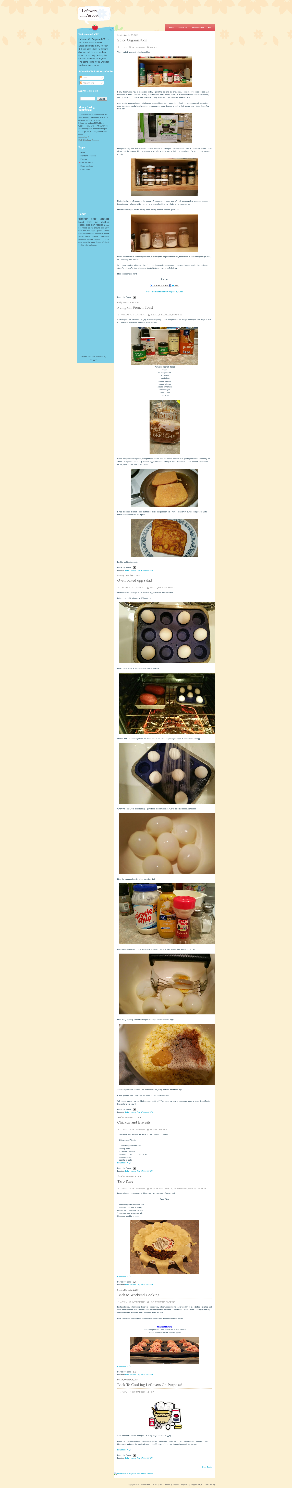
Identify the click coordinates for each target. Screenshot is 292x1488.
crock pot (92, 222)
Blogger (93, 360)
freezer (83, 219)
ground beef (180, 1188)
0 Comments (138, 47)
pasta (106, 233)
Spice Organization (132, 39)
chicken (162, 1129)
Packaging (84, 159)
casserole (94, 236)
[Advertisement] (95, 191)
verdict (81, 236)
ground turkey (197, 1188)
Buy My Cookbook (88, 156)
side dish (90, 225)
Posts (85, 78)
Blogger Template (180, 1484)
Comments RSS (197, 28)
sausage (82, 233)
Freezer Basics (86, 163)
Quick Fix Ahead (166, 587)
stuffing (90, 239)
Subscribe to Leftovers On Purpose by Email (164, 292)
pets (80, 242)
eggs (153, 587)
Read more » (122, 1163)
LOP (152, 1302)
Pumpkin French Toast (135, 307)
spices (153, 47)
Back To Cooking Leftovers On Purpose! (149, 1384)
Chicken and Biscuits (133, 1122)
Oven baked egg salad (134, 580)
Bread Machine (86, 166)
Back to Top (210, 1484)
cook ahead (100, 219)
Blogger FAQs (196, 1484)
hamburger (99, 233)
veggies (99, 225)
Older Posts (207, 1467)
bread (154, 314)
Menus (98, 242)
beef (152, 1188)
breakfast (165, 314)
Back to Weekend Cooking (138, 1294)
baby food (88, 245)
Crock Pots (85, 169)
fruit (88, 231)
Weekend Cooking (165, 1302)
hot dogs (105, 239)
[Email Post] (134, 297)
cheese (168, 1188)
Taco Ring (125, 1181)
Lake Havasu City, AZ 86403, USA (139, 570)
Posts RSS (182, 28)
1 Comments (140, 314)
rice (84, 231)
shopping (82, 239)
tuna (93, 242)
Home (171, 28)
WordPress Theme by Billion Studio (155, 1484)
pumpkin (177, 314)
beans (87, 236)
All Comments (88, 83)
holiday (102, 236)
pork (107, 236)
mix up (90, 228)
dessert (97, 239)
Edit (209, 28)
